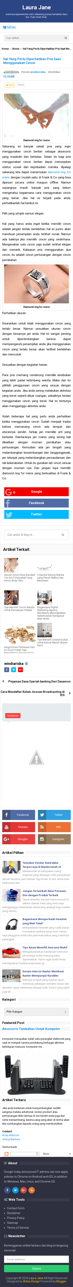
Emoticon (12, 715)
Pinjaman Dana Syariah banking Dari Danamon (39, 681)
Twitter (36, 514)
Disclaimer (13, 1213)
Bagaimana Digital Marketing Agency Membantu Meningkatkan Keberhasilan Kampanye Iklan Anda (51, 613)
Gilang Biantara (11, 1139)
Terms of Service (18, 1227)
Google (36, 492)
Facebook (36, 503)
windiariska (14, 663)
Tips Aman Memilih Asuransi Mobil (45, 947)
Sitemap (12, 1222)
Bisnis (15, 48)
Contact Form (16, 1208)
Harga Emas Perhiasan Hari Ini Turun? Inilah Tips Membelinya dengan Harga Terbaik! (19, 651)
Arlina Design (31, 1281)
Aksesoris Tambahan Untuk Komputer (31, 1029)
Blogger (61, 1281)
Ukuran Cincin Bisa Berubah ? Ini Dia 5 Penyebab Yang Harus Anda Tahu (19, 578)
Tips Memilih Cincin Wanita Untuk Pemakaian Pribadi (19, 609)
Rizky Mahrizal (10, 1135)
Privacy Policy (16, 1218)
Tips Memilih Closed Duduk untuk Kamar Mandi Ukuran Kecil (52, 642)
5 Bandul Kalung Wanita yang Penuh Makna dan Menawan (50, 578)
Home (5, 48)
